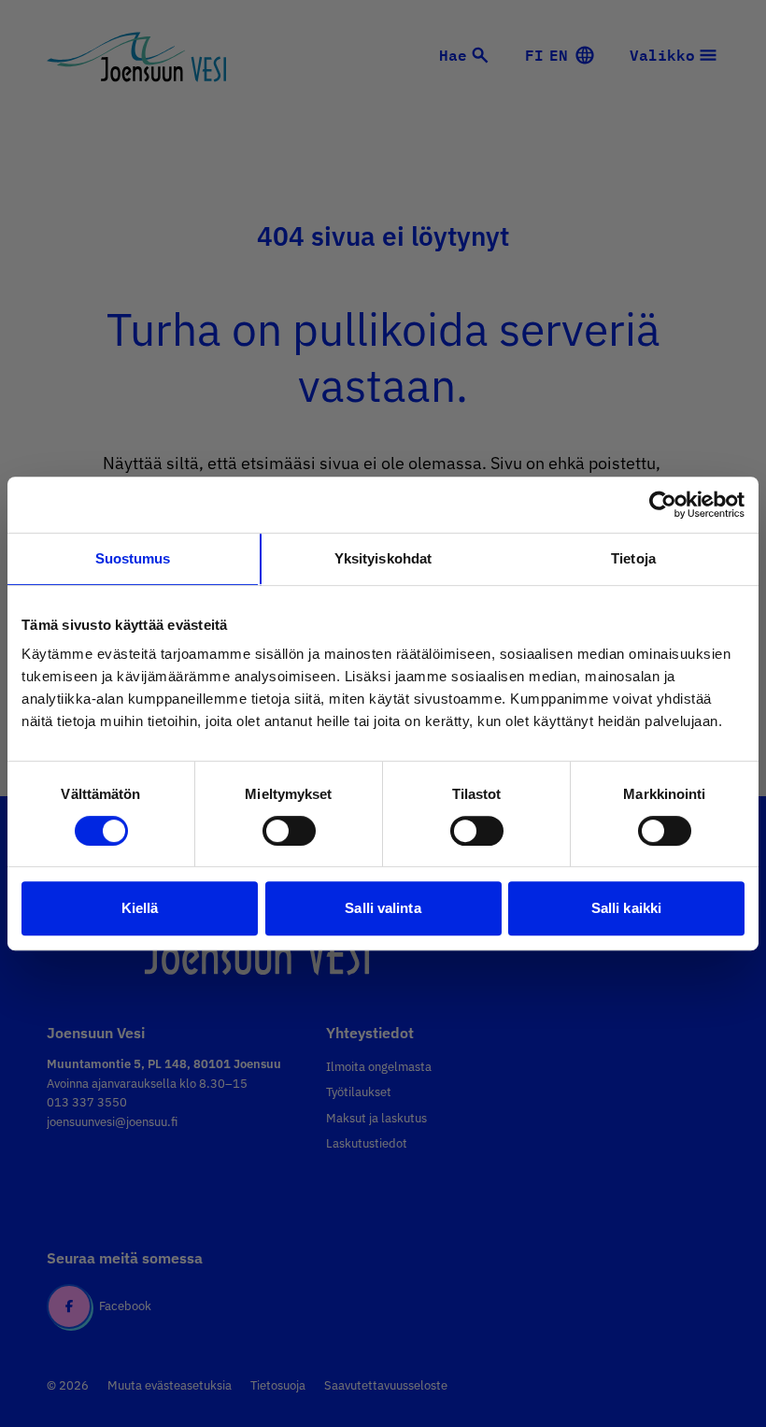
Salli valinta (382, 908)
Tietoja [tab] (633, 558)
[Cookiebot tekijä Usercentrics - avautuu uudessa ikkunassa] (663, 505)
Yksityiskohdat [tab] (383, 558)
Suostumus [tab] (133, 558)
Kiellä (140, 908)
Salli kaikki (626, 908)
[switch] (289, 831)
